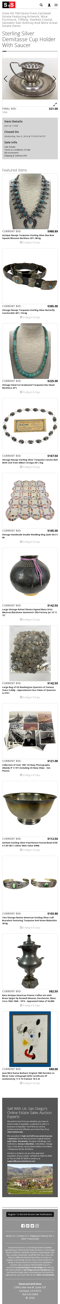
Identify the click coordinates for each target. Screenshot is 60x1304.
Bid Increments (11, 152)
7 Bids (4, 112)
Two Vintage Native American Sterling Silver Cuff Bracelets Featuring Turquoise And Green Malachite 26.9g (29, 920)
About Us (10, 1235)
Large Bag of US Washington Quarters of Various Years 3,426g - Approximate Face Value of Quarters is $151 (29, 690)
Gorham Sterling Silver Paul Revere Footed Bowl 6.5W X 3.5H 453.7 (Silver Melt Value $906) (30, 844)
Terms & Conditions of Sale (17, 149)
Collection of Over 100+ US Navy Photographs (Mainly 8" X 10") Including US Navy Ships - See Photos (26, 768)
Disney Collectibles (26, 1144)
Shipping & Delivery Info (15, 155)
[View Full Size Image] (55, 104)
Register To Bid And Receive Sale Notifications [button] (30, 1214)
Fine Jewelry (23, 1141)
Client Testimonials (30, 1238)
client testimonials (15, 1132)
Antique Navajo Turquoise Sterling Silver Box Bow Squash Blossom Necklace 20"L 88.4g (28, 237)
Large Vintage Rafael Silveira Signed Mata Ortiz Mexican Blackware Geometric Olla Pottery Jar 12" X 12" (29, 612)
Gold (9, 1141)
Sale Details (9, 146)
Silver (14, 1141)
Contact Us (22, 1235)
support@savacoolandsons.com (21, 1161)
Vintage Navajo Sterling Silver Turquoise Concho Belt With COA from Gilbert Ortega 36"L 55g (30, 461)
